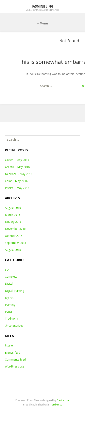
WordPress (55, 404)
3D (7, 269)
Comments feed (15, 359)
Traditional (12, 318)
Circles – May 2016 (17, 160)
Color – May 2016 (16, 181)
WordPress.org (14, 366)
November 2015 (15, 228)
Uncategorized (14, 325)
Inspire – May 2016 (17, 188)
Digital (9, 283)
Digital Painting (14, 291)
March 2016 (12, 215)
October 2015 (14, 236)
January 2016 (13, 222)
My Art (9, 297)
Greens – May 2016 (17, 167)
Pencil (8, 311)
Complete (11, 276)
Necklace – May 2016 (18, 174)
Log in (9, 345)
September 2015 (15, 243)
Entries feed (12, 352)
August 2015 (13, 250)
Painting (10, 304)
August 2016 (13, 208)
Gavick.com (63, 400)
